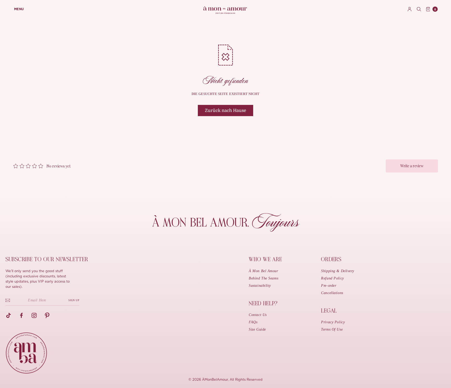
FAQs (253, 322)
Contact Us (258, 315)
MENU (19, 9)
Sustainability (260, 286)
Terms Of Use (332, 329)
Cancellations (332, 293)
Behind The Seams (263, 278)
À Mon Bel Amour (263, 271)
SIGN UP (73, 300)
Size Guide (257, 329)
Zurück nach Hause (225, 110)
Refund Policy (332, 278)
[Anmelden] (410, 9)
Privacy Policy (333, 322)
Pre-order (328, 286)
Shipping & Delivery (337, 271)
